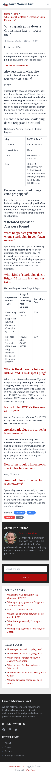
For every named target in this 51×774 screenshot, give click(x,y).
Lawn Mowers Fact (16, 701)
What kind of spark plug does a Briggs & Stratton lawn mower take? (24, 278)
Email (20, 517)
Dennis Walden (28, 533)
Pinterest (9, 517)
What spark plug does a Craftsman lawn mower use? (24, 18)
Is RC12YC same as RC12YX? (20, 609)
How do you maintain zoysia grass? (24, 649)
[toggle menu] (47, 4)
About (8, 742)
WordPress (30, 770)
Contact (8, 747)
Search (25, 577)
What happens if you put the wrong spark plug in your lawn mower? (24, 236)
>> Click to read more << (17, 65)
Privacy (8, 751)
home (7, 13)
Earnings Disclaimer (14, 755)
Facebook (20, 512)
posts (15, 13)
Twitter (31, 512)
